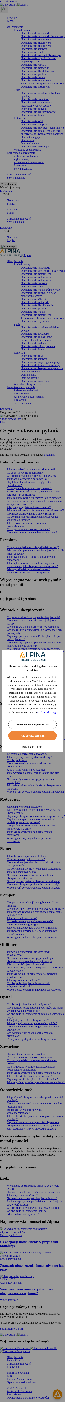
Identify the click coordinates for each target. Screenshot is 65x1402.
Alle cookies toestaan (32, 735)
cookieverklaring (46, 712)
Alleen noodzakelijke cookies (32, 724)
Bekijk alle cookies (32, 746)
